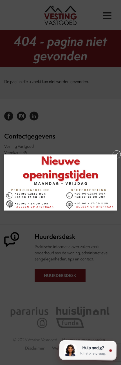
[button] (117, 154)
